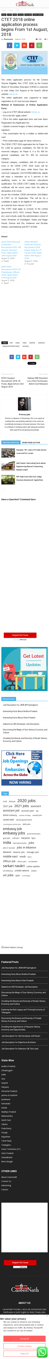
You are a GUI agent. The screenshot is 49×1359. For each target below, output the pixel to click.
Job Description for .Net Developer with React (20, 1036)
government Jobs (33, 834)
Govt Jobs (28, 15)
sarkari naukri (14, 865)
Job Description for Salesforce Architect (18, 1042)
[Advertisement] (24, 311)
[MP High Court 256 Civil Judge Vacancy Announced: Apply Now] (8, 479)
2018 (5, 801)
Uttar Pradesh (7, 1153)
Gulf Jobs (15, 838)
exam (18, 343)
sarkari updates (33, 866)
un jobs (8, 875)
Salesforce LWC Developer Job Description (21, 724)
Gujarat (4, 1083)
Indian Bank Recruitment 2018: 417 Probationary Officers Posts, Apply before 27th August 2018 (11, 272)
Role (14, 15)
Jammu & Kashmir (9, 1095)
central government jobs (12, 824)
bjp (37, 811)
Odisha (4, 1124)
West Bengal (7, 1161)
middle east (10, 856)
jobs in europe (9, 848)
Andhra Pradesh (8, 1066)
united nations (22, 870)
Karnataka (5, 1103)
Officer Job (9, 861)
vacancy (25, 346)
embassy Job (12, 828)
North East (6, 1120)
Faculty (20, 15)
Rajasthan (5, 1136)
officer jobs (21, 861)
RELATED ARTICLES (11, 443)
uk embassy (8, 870)
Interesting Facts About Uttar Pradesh (19, 718)
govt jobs (6, 838)
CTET (9, 15)
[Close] (47, 1316)
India (24, 343)
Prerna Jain (8, 39)
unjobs (34, 870)
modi (23, 856)
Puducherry (6, 1128)
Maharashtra (7, 1116)
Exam (4, 15)
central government (24, 820)
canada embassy (24, 815)
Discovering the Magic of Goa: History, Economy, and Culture (25, 731)
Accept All (24, 1339)
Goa (3, 1078)
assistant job (11, 810)
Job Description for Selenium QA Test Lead (19, 1049)
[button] (45, 3)
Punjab (4, 1132)
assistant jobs (27, 810)
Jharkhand (5, 1099)
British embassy (10, 815)
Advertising (6, 1185)
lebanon (7, 852)
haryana (25, 838)
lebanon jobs (19, 852)
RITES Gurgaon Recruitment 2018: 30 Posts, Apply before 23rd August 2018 (12, 382)
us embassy (26, 876)
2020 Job (12, 801)
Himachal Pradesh (9, 1091)
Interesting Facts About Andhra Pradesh (20, 711)
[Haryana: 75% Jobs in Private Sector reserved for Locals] (8, 453)
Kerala (4, 1107)
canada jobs (37, 815)
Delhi (3, 1074)
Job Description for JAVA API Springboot (20, 705)
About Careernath (9, 1177)
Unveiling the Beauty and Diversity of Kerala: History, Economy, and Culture (25, 739)
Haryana (5, 1087)
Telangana (6, 1145)
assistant (36, 806)
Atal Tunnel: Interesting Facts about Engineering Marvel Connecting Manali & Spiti (30, 466)
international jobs (20, 843)
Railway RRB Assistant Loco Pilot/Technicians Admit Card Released (37, 381)
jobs (31, 842)
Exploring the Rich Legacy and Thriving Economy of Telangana (23, 1011)
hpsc (34, 838)
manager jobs (33, 852)
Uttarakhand (6, 1157)
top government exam (11, 346)
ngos (29, 857)
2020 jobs (26, 800)
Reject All (24, 1354)
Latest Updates (38, 15)
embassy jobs (14, 832)
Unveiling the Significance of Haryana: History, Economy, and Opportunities (20, 1028)
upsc (17, 875)
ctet (11, 343)
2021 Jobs (21, 805)
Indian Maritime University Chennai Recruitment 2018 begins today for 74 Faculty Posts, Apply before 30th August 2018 (33, 250)
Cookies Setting (24, 1346)
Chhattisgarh (7, 1070)
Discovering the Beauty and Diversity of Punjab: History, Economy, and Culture (21, 1019)
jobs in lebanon (26, 847)
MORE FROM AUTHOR (31, 443)
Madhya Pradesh (8, 1111)
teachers (41, 343)
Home (3, 10)
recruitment (32, 861)
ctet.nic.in (13, 94)
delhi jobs (27, 824)
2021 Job (7, 806)
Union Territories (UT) (11, 1149)
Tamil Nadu (6, 1140)
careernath (8, 819)
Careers (4, 1189)
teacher (32, 343)
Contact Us (6, 1181)
